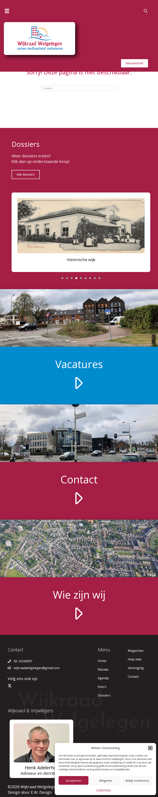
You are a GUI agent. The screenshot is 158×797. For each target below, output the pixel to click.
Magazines (136, 651)
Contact (133, 676)
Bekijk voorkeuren (137, 780)
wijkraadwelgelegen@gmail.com (37, 668)
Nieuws (103, 669)
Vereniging (136, 668)
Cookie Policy (103, 790)
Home (102, 661)
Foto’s (102, 687)
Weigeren (105, 780)
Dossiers (104, 695)
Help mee (134, 659)
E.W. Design (41, 792)
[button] (150, 748)
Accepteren (73, 780)
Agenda (103, 678)
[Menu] (7, 11)
